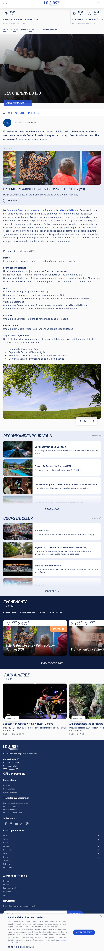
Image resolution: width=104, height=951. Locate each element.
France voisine (9, 867)
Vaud (5, 835)
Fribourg (6, 846)
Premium (58, 629)
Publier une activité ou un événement (11, 808)
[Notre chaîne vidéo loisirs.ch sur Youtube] (16, 824)
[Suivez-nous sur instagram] (11, 824)
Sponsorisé (7, 148)
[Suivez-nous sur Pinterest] (27, 824)
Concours (7, 785)
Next (93, 421)
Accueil (6, 29)
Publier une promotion (12, 812)
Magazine (7, 891)
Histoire (6, 881)
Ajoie (10, 210)
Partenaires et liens (11, 888)
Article (8, 112)
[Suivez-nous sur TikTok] (21, 824)
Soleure (6, 860)
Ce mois (42, 612)
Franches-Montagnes (29, 210)
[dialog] (52, 932)
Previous (80, 421)
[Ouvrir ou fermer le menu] (98, 4)
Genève (6, 843)
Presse (6, 884)
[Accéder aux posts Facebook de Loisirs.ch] (5, 824)
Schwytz (6, 864)
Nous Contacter (9, 789)
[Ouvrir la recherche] (5, 4)
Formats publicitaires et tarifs (15, 803)
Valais (5, 839)
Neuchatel (7, 850)
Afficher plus (52, 508)
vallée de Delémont (68, 210)
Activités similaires (27, 112)
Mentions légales (10, 792)
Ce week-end (10, 612)
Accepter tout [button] (84, 932)
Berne (5, 857)
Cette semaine (27, 612)
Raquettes (33, 29)
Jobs (5, 895)
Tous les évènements (52, 663)
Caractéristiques (15, 103)
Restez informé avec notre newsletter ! (19, 906)
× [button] (101, 916)
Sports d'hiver (19, 29)
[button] (38, 946)
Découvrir (12, 200)
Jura (5, 853)
